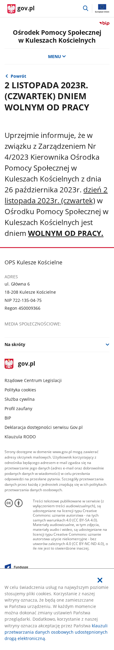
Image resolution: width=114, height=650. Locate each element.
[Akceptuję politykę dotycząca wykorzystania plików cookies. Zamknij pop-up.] (100, 580)
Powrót (18, 76)
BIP (8, 418)
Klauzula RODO (20, 436)
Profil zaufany (18, 408)
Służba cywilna (20, 399)
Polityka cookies (20, 390)
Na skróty (15, 344)
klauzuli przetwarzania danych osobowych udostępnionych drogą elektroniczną (56, 632)
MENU (54, 56)
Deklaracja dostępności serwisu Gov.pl (44, 427)
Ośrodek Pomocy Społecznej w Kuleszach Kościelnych (57, 36)
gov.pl (26, 364)
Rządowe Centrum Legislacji (33, 380)
